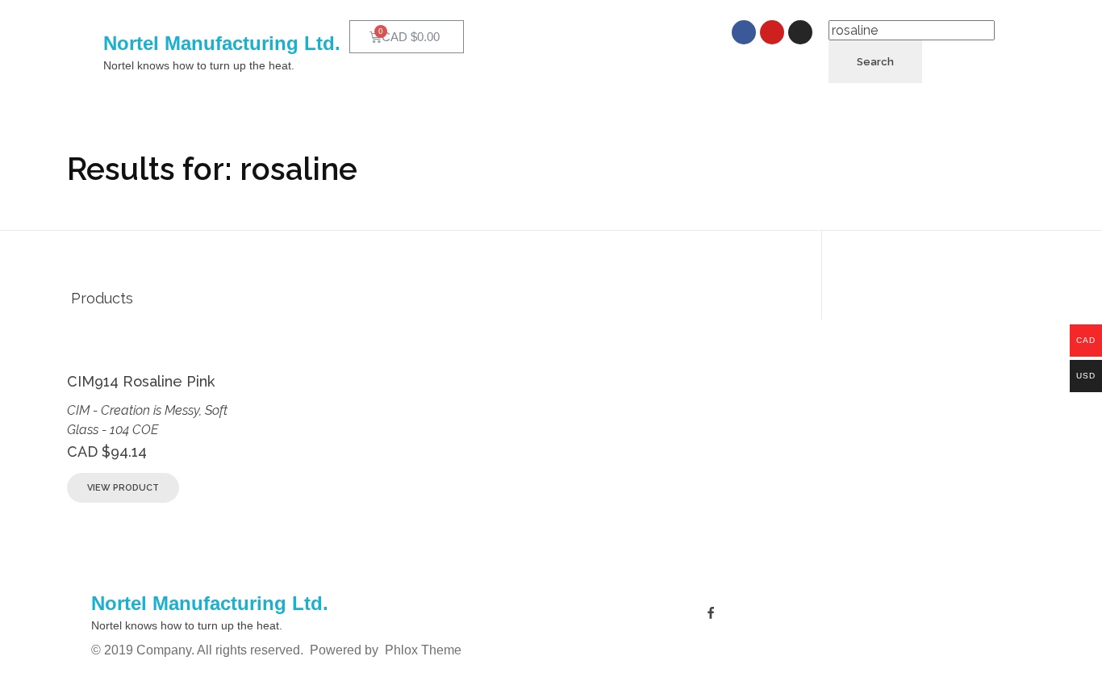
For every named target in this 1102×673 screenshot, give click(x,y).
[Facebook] (744, 32)
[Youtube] (772, 32)
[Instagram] (800, 32)
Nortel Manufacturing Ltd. (221, 43)
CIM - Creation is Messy (133, 410)
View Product (123, 488)
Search (875, 62)
